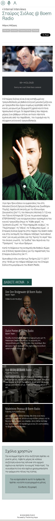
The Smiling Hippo (32, 517)
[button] (6, 59)
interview (6, 30)
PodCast (35, 30)
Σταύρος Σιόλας (25, 30)
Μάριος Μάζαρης (9, 25)
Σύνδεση (22, 486)
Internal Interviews (14, 9)
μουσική (14, 30)
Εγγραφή (32, 486)
